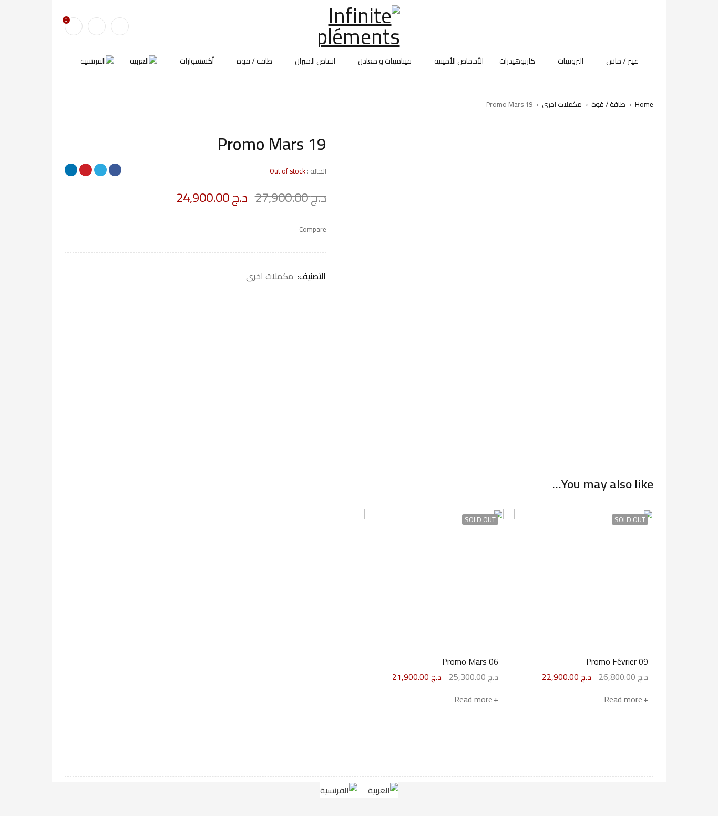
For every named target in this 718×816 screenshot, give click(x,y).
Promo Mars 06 (470, 661)
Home (644, 104)
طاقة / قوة (608, 104)
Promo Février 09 (617, 661)
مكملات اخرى (562, 104)
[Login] (97, 26)
